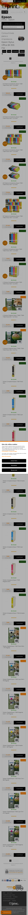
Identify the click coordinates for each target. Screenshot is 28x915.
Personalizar (14, 465)
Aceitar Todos (14, 460)
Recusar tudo (14, 470)
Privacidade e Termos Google (9, 451)
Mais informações (6, 456)
